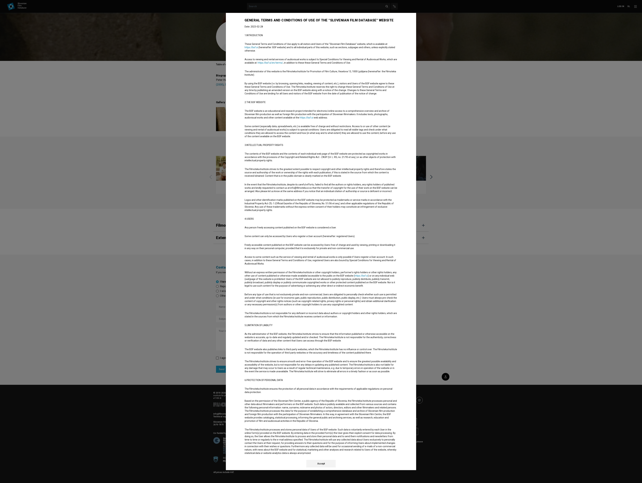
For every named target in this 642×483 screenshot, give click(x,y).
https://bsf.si (251, 47)
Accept (321, 463)
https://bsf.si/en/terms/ (270, 62)
